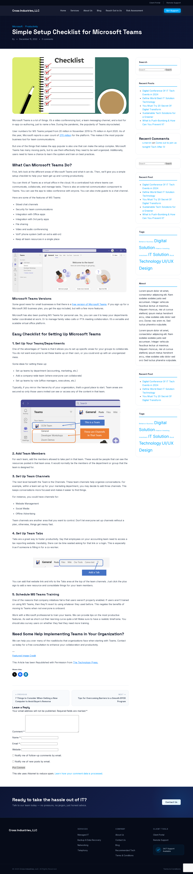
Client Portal (154, 3)
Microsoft (17, 26)
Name (16, 737)
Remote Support (174, 3)
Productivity (31, 26)
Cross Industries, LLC (23, 830)
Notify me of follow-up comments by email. (38, 755)
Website (16, 749)
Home (63, 10)
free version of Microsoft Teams (89, 304)
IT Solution (158, 254)
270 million (65, 135)
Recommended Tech (125, 850)
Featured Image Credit (24, 655)
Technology (150, 261)
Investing (165, 248)
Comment (18, 731)
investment (143, 255)
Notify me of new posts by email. (32, 761)
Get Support (172, 10)
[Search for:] (152, 69)
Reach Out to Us (114, 10)
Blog (99, 10)
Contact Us (171, 802)
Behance (142, 242)
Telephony (83, 850)
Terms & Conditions (124, 855)
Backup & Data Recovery (89, 840)
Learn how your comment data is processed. (79, 773)
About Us (88, 10)
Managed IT (83, 835)
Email (16, 743)
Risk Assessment (134, 10)
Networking (83, 845)
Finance (159, 248)
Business (150, 242)
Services (75, 10)
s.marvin (146, 142)
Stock (172, 255)
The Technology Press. (85, 662)
